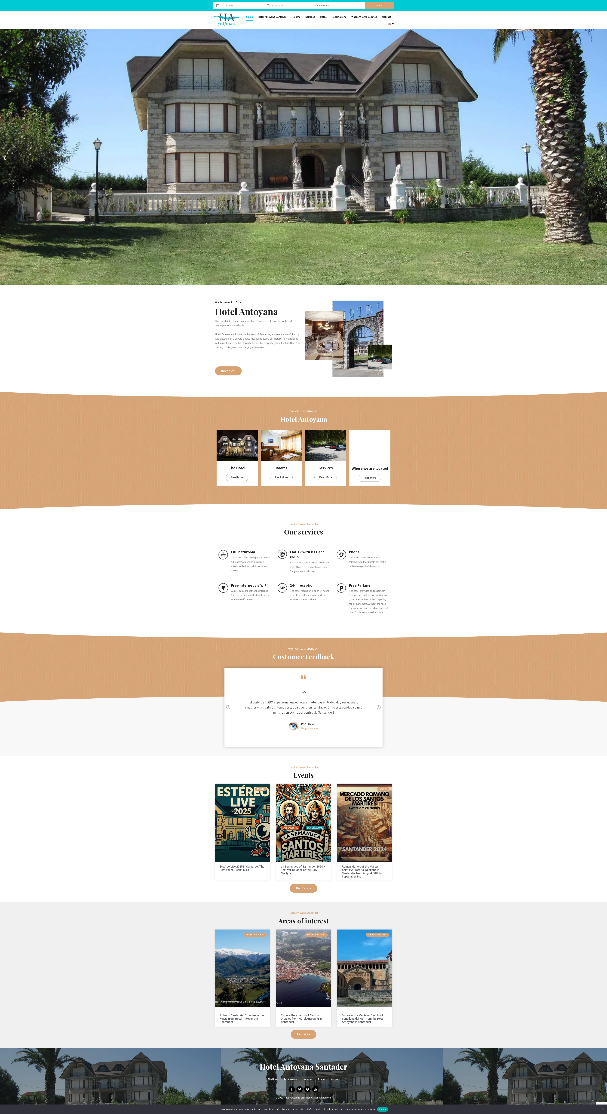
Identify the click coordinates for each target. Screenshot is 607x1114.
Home (249, 16)
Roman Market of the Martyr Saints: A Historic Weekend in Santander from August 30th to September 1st (362, 871)
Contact (386, 16)
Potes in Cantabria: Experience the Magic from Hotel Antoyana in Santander (242, 1019)
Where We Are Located (364, 16)
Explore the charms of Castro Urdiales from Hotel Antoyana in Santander (301, 1019)
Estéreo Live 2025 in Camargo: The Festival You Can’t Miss (242, 868)
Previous (228, 707)
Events (321, 1079)
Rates (323, 16)
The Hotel (273, 1079)
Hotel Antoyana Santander (273, 16)
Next (379, 707)
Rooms (296, 16)
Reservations (339, 16)
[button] (5, 158)
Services (310, 16)
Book (379, 5)
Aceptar (383, 1109)
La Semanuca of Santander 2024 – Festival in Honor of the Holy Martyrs (303, 870)
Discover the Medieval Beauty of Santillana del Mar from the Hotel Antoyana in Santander (363, 1019)
